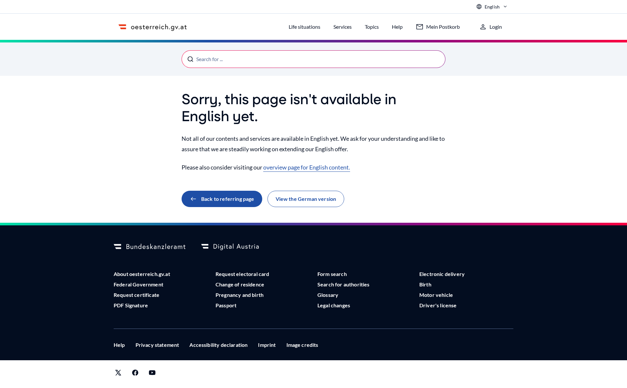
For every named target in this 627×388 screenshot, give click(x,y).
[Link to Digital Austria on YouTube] (152, 374)
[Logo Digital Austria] (237, 247)
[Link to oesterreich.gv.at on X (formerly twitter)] (118, 374)
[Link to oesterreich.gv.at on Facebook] (135, 374)
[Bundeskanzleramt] (149, 247)
